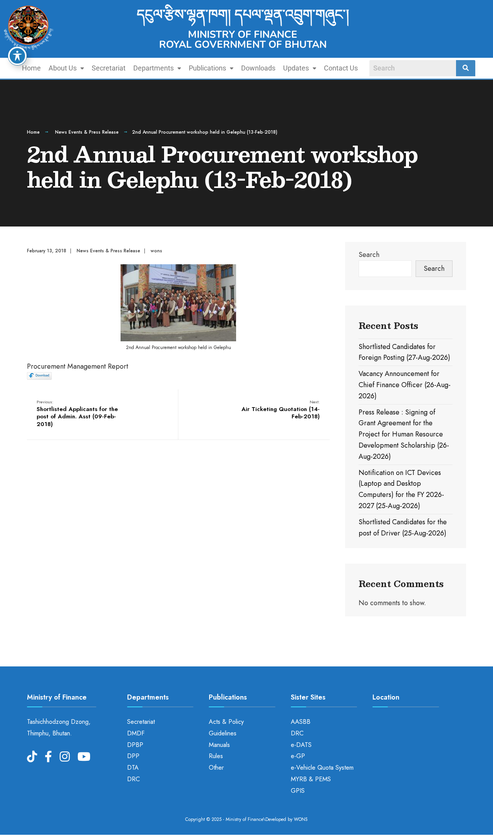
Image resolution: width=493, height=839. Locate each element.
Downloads (258, 68)
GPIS (298, 790)
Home (31, 68)
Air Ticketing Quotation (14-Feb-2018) (280, 410)
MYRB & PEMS (311, 779)
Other (216, 767)
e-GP (298, 756)
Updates (296, 68)
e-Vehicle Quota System (322, 767)
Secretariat (109, 68)
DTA (133, 767)
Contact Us (341, 68)
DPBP (135, 744)
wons (156, 250)
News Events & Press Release (87, 132)
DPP (133, 756)
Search (369, 255)
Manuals (219, 744)
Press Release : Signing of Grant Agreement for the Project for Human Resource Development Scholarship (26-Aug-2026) (404, 434)
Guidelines (222, 733)
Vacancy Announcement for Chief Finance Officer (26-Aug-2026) (405, 385)
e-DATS (301, 744)
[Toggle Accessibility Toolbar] (17, 56)
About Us (63, 68)
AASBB (300, 721)
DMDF (135, 733)
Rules (216, 756)
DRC (133, 779)
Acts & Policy (226, 721)
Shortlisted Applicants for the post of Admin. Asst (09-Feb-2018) (77, 413)
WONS (301, 819)
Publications (207, 68)
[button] (66, 68)
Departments (153, 68)
